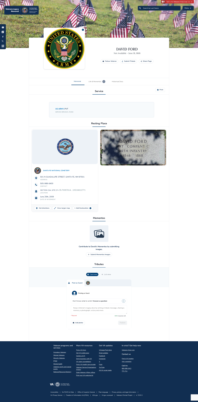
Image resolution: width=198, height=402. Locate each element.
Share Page (147, 61)
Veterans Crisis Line (128, 350)
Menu (186, 8)
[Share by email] (3, 27)
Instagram (102, 359)
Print (161, 90)
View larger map (63, 208)
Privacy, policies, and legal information (124, 392)
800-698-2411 (126, 368)
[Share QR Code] (3, 46)
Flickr (100, 365)
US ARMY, (59, 109)
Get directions (44, 208)
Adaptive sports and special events (62, 368)
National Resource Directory (62, 372)
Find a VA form (81, 350)
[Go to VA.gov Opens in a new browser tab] (60, 384)
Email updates (103, 353)
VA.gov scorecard (107, 395)
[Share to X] (3, 41)
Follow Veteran (111, 61)
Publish (122, 323)
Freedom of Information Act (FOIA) (77, 395)
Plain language (103, 392)
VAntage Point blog (105, 350)
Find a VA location (128, 359)
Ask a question (126, 362)
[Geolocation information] (90, 208)
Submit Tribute (129, 61)
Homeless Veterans (59, 352)
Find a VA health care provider (86, 365)
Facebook (102, 356)
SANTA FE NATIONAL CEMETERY (56, 170)
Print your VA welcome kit (84, 375)
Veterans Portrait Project (124, 395)
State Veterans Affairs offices (85, 372)
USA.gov (95, 395)
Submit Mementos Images (100, 254)
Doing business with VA (84, 359)
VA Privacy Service (56, 395)
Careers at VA (80, 356)
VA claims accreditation (83, 362)
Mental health (57, 364)
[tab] (77, 81)
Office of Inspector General (86, 392)
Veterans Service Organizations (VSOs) (86, 368)
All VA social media (105, 370)
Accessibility (54, 392)
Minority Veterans (59, 358)
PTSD (55, 361)
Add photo (79, 323)
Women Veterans (59, 355)
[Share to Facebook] (3, 36)
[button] (177, 1)
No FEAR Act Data (68, 392)
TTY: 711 (124, 371)
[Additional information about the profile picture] (83, 30)
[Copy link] (3, 32)
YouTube (101, 367)
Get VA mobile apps (82, 353)
